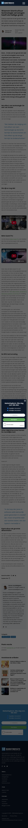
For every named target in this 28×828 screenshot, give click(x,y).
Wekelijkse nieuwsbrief (15, 410)
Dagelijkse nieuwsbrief (15, 408)
